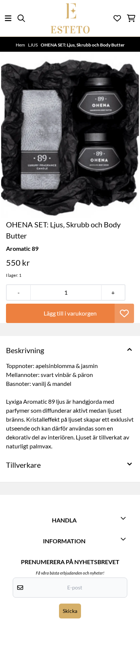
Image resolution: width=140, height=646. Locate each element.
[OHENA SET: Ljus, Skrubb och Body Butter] (70, 135)
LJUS (33, 45)
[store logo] (70, 18)
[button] (124, 313)
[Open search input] (21, 18)
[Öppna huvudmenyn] (8, 18)
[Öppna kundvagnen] (131, 18)
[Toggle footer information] (124, 518)
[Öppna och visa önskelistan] (117, 18)
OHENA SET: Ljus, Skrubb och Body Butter (83, 45)
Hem (21, 45)
